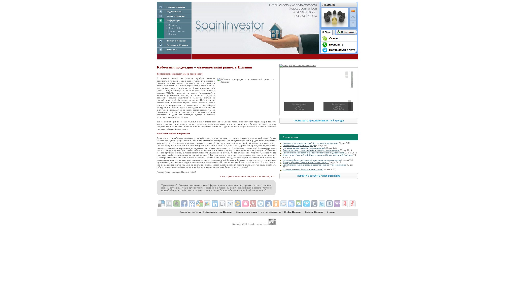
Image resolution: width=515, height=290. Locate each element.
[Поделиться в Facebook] (184, 203)
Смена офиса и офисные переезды (299, 145)
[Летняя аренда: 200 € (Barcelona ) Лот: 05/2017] (299, 91)
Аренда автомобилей (190, 212)
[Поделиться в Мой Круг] (261, 203)
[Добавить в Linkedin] (215, 203)
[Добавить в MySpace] (268, 203)
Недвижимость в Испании (218, 212)
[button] (318, 121)
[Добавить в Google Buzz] (207, 203)
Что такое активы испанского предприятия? (304, 148)
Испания (172, 25)
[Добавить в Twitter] (322, 203)
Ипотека (172, 34)
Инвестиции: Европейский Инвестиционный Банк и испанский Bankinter (318, 155)
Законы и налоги (176, 31)
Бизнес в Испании (314, 212)
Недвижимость (174, 11)
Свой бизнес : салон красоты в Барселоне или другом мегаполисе (314, 165)
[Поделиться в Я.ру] (352, 203)
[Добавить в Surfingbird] (306, 203)
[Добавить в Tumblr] (314, 203)
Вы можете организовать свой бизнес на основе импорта (310, 143)
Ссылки (331, 212)
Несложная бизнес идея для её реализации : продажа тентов (312, 160)
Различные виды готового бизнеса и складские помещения (311, 150)
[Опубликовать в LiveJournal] (230, 203)
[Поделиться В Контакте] (329, 203)
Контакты (172, 49)
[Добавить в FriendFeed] (192, 203)
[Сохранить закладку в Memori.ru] (245, 203)
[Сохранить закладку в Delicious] (161, 203)
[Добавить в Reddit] (283, 203)
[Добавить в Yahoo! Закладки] (337, 203)
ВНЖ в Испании (292, 212)
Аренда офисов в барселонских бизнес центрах (306, 162)
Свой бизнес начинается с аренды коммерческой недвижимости (313, 152)
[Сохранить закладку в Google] (199, 203)
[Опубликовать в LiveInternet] (222, 203)
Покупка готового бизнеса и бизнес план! (303, 169)
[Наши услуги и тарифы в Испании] (297, 65)
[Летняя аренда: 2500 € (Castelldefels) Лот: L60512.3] (338, 91)
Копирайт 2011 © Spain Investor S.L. (250, 224)
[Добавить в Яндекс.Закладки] (345, 203)
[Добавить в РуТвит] (291, 203)
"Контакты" (225, 190)
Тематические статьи (246, 212)
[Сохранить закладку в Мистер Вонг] (253, 203)
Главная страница (176, 7)
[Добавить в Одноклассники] (276, 203)
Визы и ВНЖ (174, 28)
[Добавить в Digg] (169, 203)
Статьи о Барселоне (271, 212)
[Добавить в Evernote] (176, 203)
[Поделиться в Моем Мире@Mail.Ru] (238, 203)
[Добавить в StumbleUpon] (299, 203)
